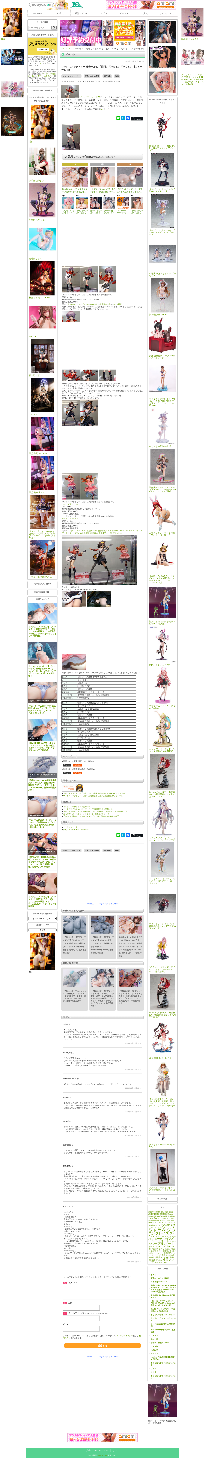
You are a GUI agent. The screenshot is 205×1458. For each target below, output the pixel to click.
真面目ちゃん (157, 1260)
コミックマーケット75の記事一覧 (76, 807)
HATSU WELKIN (167, 1220)
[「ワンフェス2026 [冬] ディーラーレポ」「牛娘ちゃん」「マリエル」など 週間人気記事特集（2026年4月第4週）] (42, 806)
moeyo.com (102, 1455)
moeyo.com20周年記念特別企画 (163, 1325)
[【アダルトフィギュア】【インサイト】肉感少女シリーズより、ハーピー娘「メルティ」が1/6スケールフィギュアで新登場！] (42, 653)
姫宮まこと (156, 1251)
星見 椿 (164, 1255)
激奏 (117, 76)
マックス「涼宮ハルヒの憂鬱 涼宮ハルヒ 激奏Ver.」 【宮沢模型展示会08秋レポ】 (96, 811)
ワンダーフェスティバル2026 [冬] (39, 700)
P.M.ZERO (162, 1223)
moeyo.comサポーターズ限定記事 (163, 1331)
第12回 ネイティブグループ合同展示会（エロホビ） (163, 1310)
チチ (160, 1238)
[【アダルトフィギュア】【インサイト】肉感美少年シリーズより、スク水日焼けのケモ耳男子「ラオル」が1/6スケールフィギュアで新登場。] (42, 613)
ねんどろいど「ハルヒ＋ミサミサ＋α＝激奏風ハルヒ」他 (86, 814)
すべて (153, 1275)
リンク (115, 1450)
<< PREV (90, 904)
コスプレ (102, 13)
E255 (150, 1218)
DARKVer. (172, 1216)
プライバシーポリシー (124, 1336)
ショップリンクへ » (70, 504)
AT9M (150, 1214)
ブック (153, 1368)
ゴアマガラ (165, 1236)
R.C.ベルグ (171, 1223)
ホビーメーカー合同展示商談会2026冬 (40, 851)
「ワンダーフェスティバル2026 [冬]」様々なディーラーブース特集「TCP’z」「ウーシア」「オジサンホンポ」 (42, 709)
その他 (153, 1372)
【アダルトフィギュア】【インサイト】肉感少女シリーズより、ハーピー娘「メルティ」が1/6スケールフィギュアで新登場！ (42, 671)
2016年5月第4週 (154, 1212)
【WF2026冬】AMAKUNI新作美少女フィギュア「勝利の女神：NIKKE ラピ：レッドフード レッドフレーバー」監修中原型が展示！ (42, 785)
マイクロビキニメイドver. (159, 1246)
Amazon (67, 765)
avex (171, 1214)
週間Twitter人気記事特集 (36, 815)
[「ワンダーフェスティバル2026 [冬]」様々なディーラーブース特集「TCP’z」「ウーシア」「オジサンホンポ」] (42, 692)
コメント (72, 1282)
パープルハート (162, 1243)
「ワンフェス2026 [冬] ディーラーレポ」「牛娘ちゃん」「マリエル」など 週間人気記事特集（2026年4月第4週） (42, 823)
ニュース (154, 1339)
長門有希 (107, 76)
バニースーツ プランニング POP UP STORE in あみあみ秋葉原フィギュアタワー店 (163, 1303)
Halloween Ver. (153, 1221)
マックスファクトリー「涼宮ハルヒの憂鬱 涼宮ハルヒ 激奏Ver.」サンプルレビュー (101, 531)
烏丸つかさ (163, 1257)
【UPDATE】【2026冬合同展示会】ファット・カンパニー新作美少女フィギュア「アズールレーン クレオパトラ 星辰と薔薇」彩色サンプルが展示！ (42, 862)
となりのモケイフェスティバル (163, 1315)
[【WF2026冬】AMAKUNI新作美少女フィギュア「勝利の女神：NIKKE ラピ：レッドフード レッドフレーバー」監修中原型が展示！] (42, 767)
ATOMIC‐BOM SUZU (161, 1214)
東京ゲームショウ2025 (160, 1278)
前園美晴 (155, 1249)
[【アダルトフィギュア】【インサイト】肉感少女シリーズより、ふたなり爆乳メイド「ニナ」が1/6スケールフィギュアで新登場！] (42, 883)
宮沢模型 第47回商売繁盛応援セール (163, 1296)
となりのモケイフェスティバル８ (163, 1319)
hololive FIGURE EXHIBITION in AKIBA (163, 1358)
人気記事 (154, 1350)
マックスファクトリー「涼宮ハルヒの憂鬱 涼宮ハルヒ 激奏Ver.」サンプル (93, 796)
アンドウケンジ (162, 1229)
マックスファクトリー (71, 76)
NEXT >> (115, 904)
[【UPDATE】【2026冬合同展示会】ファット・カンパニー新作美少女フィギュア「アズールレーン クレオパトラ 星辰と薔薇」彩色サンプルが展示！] (42, 844)
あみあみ (77, 765)
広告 (88, 1450)
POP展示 (118, 304)
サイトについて (167, 13)
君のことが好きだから (162, 1250)
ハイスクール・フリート (161, 1240)
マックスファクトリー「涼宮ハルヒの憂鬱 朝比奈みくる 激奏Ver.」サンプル (94, 793)
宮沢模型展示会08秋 (102, 304)
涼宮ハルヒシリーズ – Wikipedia (81, 304)
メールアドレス (76, 1313)
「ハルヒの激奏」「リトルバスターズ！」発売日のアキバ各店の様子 (91, 816)
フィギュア (59, 13)
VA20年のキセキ (154, 1225)
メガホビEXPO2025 (159, 1282)
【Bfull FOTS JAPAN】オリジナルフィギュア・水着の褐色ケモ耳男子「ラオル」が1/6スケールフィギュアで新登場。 (42, 746)
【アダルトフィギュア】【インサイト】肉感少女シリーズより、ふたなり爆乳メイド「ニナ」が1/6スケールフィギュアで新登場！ (42, 901)
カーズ (158, 1236)
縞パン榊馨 (163, 1262)
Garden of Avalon (167, 1218)
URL (65, 1323)
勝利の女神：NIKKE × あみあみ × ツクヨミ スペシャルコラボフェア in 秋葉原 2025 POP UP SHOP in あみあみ (163, 1288)
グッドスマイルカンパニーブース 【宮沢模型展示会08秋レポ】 (88, 809)
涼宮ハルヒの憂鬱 (92, 76)
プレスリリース (34, 622)
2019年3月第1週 (167, 1212)
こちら (40, 63)
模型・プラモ (81, 13)
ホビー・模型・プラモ (160, 1343)
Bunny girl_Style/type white (158, 1216)
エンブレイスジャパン (162, 1234)
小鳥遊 (163, 1251)
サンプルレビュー (34, 892)
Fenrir (157, 1218)
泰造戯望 (154, 1257)
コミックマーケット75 (89, 97)
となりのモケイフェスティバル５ (163, 1364)
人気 (145, 13)
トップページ (38, 13)
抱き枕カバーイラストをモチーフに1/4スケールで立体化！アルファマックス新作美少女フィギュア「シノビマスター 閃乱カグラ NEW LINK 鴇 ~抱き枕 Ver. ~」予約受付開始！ (130, 946)
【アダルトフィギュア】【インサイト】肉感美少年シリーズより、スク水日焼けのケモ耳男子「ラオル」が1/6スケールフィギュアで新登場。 (42, 631)
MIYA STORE (153, 1223)
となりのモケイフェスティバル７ (163, 1377)
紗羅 (156, 1262)
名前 (70, 1302)
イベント (124, 13)
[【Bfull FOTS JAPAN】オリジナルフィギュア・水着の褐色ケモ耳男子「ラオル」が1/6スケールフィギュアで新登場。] (42, 730)
